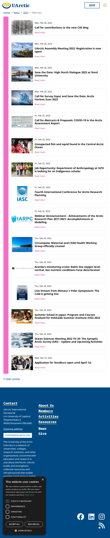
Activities (49, 416)
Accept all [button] (14, 524)
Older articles (12, 378)
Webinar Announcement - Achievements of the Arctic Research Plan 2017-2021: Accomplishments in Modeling (69, 219)
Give (92, 5)
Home (6, 12)
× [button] (43, 480)
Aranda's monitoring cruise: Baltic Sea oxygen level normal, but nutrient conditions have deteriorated (67, 268)
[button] (24, 530)
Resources (48, 422)
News (17, 12)
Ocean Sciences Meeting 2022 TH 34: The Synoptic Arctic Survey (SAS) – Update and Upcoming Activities (68, 340)
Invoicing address (13, 429)
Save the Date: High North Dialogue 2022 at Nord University (66, 74)
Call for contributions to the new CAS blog (61, 27)
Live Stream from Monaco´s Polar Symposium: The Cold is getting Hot (67, 292)
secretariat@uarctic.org (17, 435)
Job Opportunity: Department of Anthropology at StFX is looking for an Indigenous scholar (69, 169)
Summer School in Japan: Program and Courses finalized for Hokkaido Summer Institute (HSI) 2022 (67, 316)
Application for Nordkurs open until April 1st (63, 362)
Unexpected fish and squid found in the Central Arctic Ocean (69, 145)
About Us (46, 405)
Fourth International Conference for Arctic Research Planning (68, 193)
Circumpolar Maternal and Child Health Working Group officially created (66, 244)
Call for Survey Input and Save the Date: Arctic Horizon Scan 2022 (64, 97)
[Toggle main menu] (105, 5)
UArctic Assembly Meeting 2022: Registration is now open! (68, 50)
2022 (25, 12)
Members (46, 411)
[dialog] (24, 506)
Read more (40, 32)
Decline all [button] (34, 524)
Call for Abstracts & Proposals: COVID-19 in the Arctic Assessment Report (68, 122)
